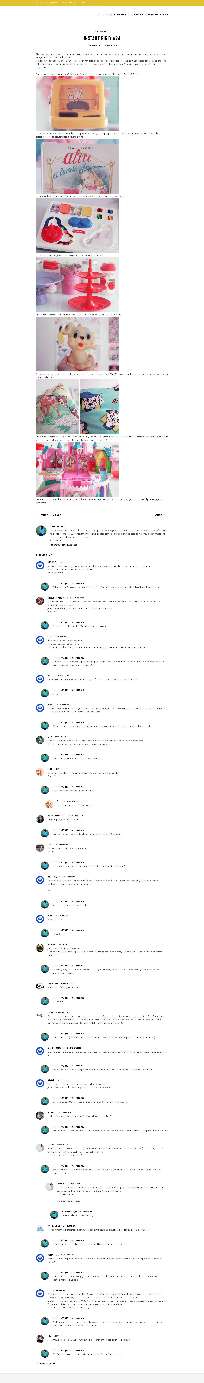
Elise (50, 769)
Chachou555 (53, 983)
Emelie (50, 844)
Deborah (51, 945)
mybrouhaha (53, 1255)
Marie (50, 676)
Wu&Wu (113, 374)
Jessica (51, 1145)
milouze (51, 1112)
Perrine (51, 705)
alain (50, 737)
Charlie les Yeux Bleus (58, 598)
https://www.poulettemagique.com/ (63, 545)
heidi (50, 916)
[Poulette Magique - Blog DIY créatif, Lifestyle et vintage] (61, 15)
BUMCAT (51, 1080)
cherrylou (52, 562)
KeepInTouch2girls (56, 1048)
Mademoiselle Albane (57, 816)
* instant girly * (102, 31)
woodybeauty (54, 877)
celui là (132, 436)
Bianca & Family (131, 74)
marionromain (54, 1226)
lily (49, 1336)
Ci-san (50, 1012)
